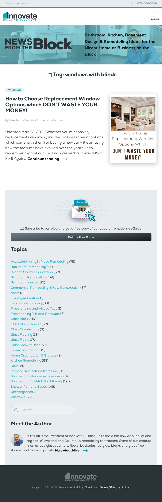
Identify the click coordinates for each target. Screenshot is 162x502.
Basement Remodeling (28, 267)
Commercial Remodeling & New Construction (45, 288)
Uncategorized (22, 392)
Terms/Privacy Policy (115, 487)
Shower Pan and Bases (29, 387)
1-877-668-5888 (146, 3)
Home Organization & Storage (34, 355)
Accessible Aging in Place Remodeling (39, 261)
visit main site (17, 3)
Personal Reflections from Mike (34, 371)
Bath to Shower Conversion (32, 272)
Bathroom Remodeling (28, 277)
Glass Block (19, 319)
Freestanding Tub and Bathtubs (35, 314)
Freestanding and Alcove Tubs (34, 308)
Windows (14, 89)
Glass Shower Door (25, 345)
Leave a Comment (53, 120)
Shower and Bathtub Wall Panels (36, 381)
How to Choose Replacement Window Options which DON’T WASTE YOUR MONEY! (52, 104)
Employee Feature (25, 298)
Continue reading (43, 158)
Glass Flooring (21, 334)
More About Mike (67, 450)
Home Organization (25, 350)
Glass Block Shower (26, 324)
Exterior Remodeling (26, 303)
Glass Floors (20, 340)
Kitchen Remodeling (26, 360)
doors (15, 293)
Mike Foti (14, 120)
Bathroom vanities (25, 282)
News (15, 366)
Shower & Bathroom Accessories (36, 376)
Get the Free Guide (81, 237)
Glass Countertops (25, 329)
